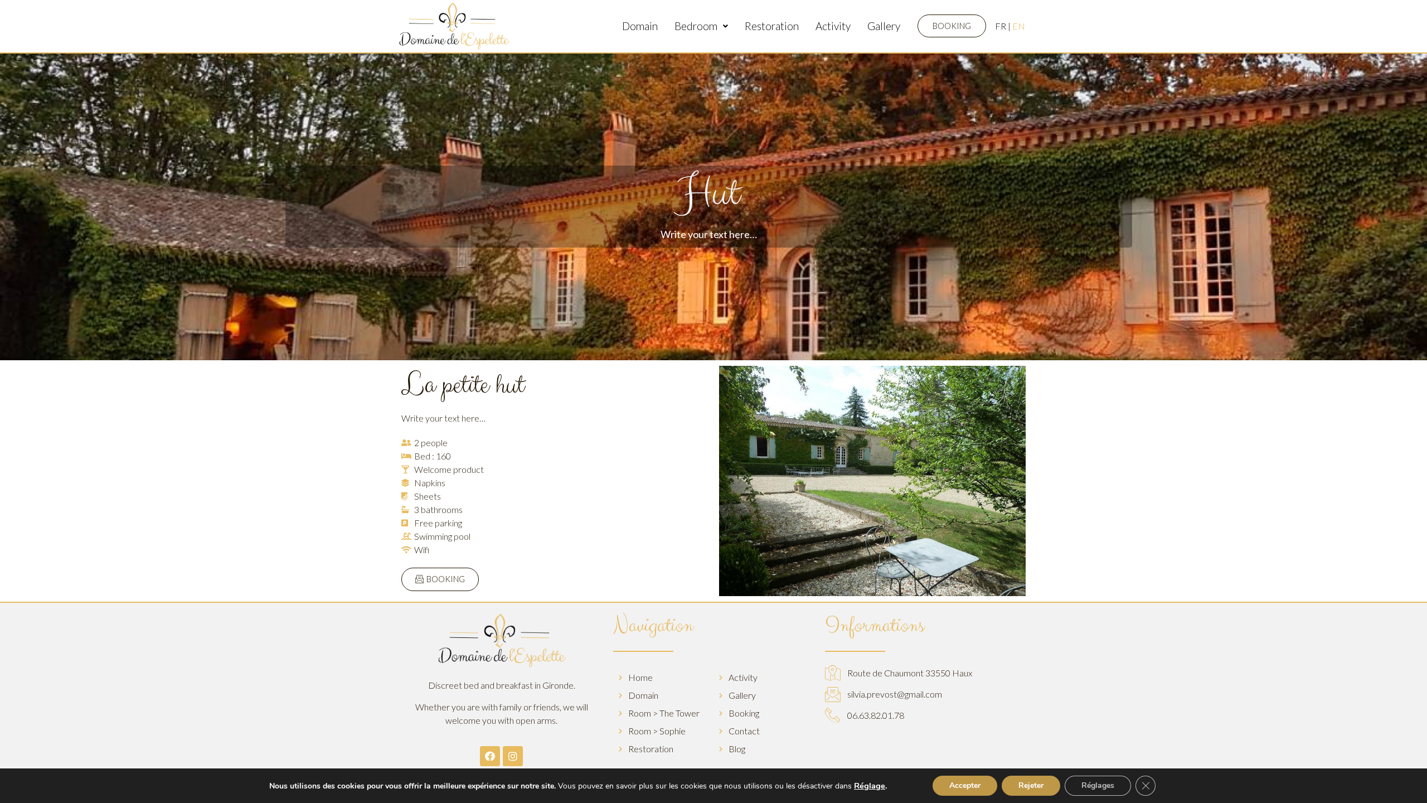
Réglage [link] (869, 785)
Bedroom (695, 26)
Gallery (883, 26)
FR (1000, 26)
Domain (640, 26)
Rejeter (1030, 785)
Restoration (772, 26)
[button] (952, 25)
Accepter (965, 785)
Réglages (1097, 785)
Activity (833, 26)
